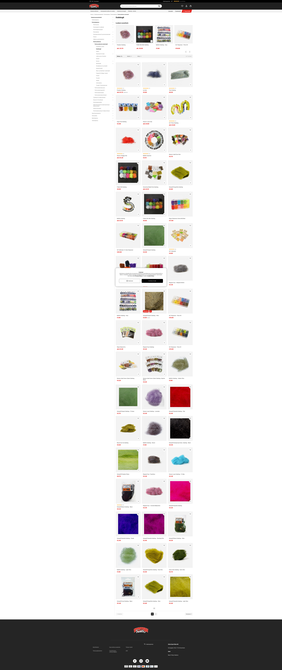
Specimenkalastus (96, 113)
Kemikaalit (98, 63)
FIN (95, 1)
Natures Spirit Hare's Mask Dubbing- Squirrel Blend (154, 379)
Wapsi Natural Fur (121, 347)
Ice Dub (145, 90)
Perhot (94, 36)
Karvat (97, 61)
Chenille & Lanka (100, 46)
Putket (97, 75)
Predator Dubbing (121, 44)
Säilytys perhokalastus (98, 39)
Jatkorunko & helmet (101, 56)
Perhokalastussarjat (98, 29)
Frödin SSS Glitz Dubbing (142, 44)
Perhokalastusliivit (97, 102)
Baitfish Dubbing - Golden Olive (176, 378)
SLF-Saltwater (172, 251)
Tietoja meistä (129, 647)
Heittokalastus (95, 19)
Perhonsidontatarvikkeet (100, 95)
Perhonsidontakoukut (100, 87)
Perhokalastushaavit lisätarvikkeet (101, 110)
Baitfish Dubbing (121, 218)
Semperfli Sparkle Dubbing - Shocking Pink (153, 538)
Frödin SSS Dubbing (122, 187)
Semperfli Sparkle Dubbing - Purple (125, 538)
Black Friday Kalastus (173, 655)
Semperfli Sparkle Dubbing (175, 505)
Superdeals (187, 11)
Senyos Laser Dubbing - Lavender (151, 411)
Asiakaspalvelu (166, 1)
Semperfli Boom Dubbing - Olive (176, 538)
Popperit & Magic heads (102, 73)
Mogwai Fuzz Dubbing (148, 347)
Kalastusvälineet (94, 11)
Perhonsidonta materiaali (123, 14)
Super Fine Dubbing (121, 121)
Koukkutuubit (99, 68)
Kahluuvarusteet (97, 108)
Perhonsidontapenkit (100, 90)
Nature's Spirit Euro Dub (175, 154)
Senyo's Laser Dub (147, 121)
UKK (127, 650)
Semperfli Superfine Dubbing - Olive (151, 601)
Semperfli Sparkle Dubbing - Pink (177, 411)
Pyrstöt (98, 78)
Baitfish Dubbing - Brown (149, 442)
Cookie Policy (150, 276)
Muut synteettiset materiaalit (103, 70)
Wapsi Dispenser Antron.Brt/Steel (177, 218)
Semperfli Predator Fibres (123, 474)
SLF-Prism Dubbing (173, 123)
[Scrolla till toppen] (154, 608)
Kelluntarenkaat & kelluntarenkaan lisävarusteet (101, 105)
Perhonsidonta (114, 14)
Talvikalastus (95, 120)
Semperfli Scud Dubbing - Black (124, 601)
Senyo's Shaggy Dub (122, 155)
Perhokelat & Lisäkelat (98, 27)
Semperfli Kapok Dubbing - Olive (151, 315)
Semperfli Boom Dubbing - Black (125, 506)
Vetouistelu (94, 115)
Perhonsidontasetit (99, 92)
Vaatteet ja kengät (121, 11)
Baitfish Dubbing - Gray (161, 44)
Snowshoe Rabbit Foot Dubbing (150, 187)
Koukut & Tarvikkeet (98, 99)
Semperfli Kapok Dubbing (149, 250)
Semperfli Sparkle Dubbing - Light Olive (178, 601)
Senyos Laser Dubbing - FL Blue (177, 474)
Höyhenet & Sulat (100, 53)
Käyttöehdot (96, 647)
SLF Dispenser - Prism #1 (175, 347)
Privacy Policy (138, 276)
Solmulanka (99, 83)
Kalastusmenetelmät (99, 14)
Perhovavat (96, 24)
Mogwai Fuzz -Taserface (149, 474)
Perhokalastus (107, 14)
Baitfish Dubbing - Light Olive (124, 569)
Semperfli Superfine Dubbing (176, 187)
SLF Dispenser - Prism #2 (181, 44)
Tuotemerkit (178, 11)
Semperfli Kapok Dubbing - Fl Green (125, 411)
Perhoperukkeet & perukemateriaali (101, 34)
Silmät (97, 80)
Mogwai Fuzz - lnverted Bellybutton (151, 505)
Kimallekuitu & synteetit (101, 66)
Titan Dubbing (172, 90)
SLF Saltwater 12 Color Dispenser (125, 250)
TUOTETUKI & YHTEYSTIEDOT (113, 651)
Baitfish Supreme (147, 155)
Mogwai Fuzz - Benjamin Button (176, 282)
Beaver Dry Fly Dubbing (122, 442)
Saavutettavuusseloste (114, 647)
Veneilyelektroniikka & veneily (108, 11)
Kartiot (97, 58)
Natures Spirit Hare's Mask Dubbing (125, 378)
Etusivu (91, 14)
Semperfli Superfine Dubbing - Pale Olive (153, 569)
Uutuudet (170, 11)
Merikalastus (95, 118)
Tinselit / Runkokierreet (101, 85)
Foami (97, 51)
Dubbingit (98, 49)
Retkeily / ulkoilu (132, 11)
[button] (182, 1)
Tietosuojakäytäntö (97, 650)
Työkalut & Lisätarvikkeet (99, 97)
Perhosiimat (96, 32)
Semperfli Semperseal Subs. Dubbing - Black (180, 442)
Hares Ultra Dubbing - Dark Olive (177, 569)
